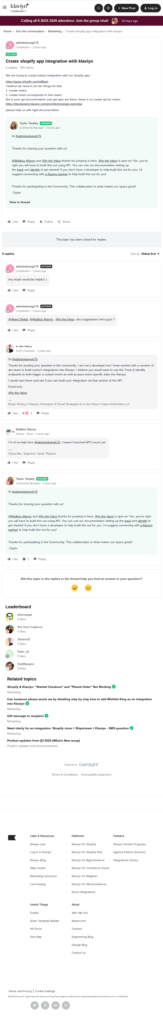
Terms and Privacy (20, 991)
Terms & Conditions (65, 774)
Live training (38, 884)
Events (34, 912)
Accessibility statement (96, 774)
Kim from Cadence (29, 627)
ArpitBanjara (25, 664)
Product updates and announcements (32, 746)
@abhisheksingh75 (28, 136)
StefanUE (23, 639)
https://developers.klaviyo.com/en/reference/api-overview (44, 104)
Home (7, 31)
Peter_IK (23, 651)
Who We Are (80, 912)
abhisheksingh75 (27, 42)
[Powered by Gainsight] (82, 766)
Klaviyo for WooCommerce (89, 884)
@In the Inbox (51, 160)
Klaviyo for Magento (85, 876)
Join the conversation (29, 31)
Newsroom (79, 920)
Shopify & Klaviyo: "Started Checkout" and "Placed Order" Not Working (59, 687)
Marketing (55, 31)
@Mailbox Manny (23, 160)
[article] (81, 279)
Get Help (36, 936)
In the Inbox (24, 346)
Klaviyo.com (37, 844)
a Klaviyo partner (56, 174)
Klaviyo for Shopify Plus (87, 852)
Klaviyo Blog (38, 860)
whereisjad (24, 614)
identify (35, 169)
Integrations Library (125, 860)
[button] (4, 8)
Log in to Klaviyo (40, 852)
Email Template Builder (44, 920)
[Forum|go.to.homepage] (20, 8)
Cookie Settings (45, 991)
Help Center (38, 868)
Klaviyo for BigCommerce (88, 860)
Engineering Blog (82, 936)
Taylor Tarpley (29, 123)
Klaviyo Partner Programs (129, 844)
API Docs (36, 928)
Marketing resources (43, 876)
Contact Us (79, 952)
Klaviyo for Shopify (84, 844)
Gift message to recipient (25, 716)
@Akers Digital (18, 319)
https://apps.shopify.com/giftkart (27, 81)
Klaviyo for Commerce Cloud (90, 868)
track (20, 169)
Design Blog (79, 944)
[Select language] (108, 8)
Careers (77, 928)
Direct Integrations (83, 892)
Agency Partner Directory (129, 852)
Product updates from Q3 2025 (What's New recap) (43, 740)
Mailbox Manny (26, 429)
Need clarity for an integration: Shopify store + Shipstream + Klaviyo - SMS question (68, 728)
